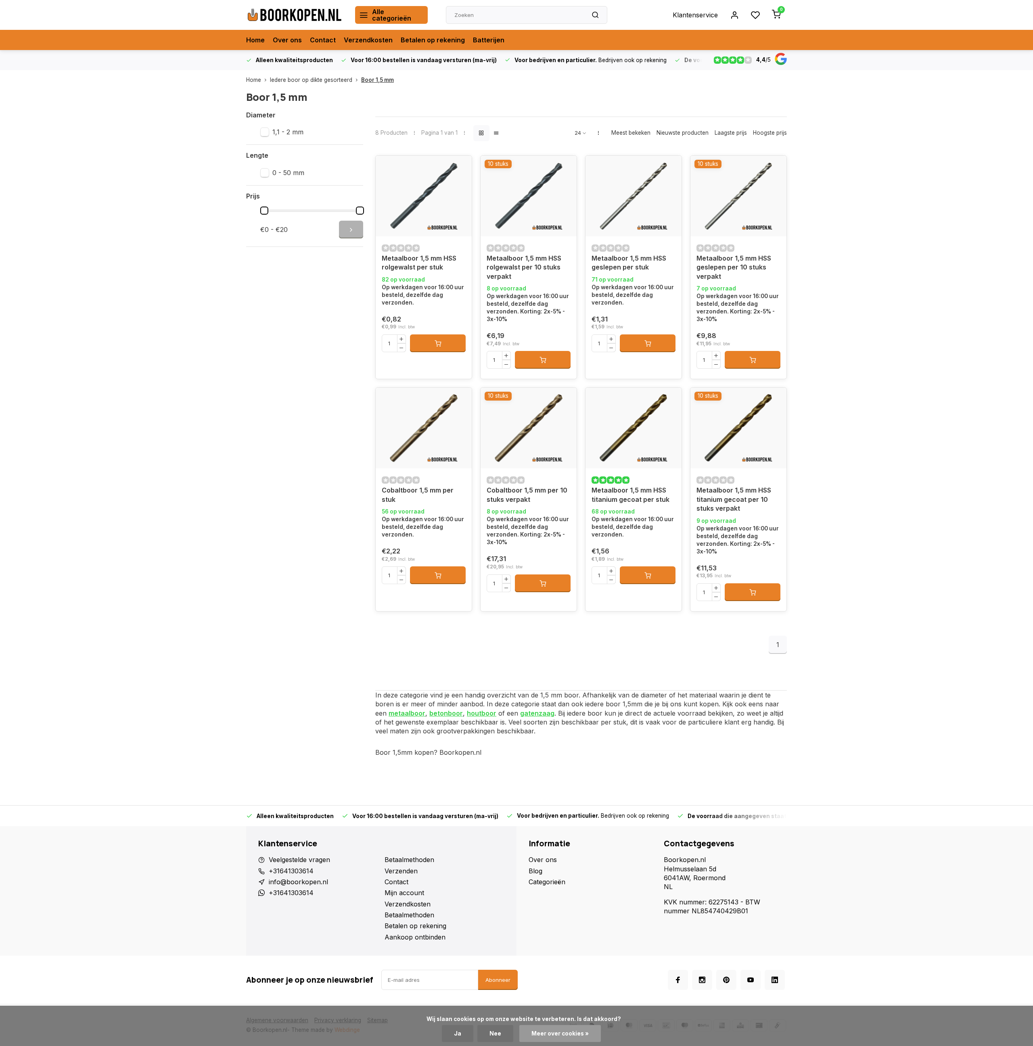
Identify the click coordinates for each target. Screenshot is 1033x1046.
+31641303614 (291, 871)
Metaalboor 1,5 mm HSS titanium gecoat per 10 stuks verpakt (733, 499)
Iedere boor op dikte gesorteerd (311, 80)
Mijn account (404, 893)
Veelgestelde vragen (299, 860)
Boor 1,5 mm (377, 80)
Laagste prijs (731, 132)
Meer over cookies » (560, 1033)
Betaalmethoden (409, 860)
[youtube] (750, 980)
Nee (495, 1033)
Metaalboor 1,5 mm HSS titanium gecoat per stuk (630, 494)
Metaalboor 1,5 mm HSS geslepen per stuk (629, 262)
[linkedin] (775, 980)
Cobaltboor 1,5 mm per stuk (418, 494)
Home (255, 40)
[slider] (264, 211)
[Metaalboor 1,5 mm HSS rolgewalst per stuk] (424, 196)
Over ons (287, 40)
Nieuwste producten (683, 132)
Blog (535, 871)
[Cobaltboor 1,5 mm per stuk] (424, 428)
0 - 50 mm (288, 173)
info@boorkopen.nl (298, 882)
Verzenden (401, 871)
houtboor (481, 713)
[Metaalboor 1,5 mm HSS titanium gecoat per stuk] (634, 428)
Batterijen (488, 40)
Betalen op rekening (433, 40)
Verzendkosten (368, 40)
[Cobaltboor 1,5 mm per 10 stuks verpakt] (529, 428)
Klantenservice (695, 15)
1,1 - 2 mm (287, 132)
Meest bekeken (630, 132)
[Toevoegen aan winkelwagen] (438, 343)
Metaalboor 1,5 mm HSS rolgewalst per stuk (419, 262)
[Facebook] (678, 980)
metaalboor (407, 713)
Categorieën (547, 882)
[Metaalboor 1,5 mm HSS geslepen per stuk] (634, 196)
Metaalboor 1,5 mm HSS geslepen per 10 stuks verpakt (733, 267)
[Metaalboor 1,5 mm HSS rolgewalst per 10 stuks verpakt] (529, 196)
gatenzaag (537, 713)
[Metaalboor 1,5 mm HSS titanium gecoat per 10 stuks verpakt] (738, 428)
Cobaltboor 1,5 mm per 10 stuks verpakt (527, 494)
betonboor (446, 713)
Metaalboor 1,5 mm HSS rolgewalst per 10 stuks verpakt (524, 267)
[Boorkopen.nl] (294, 15)
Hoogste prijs (770, 132)
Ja (457, 1033)
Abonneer (497, 980)
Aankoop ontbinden (415, 937)
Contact (323, 40)
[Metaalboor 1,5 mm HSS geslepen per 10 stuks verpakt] (738, 196)
